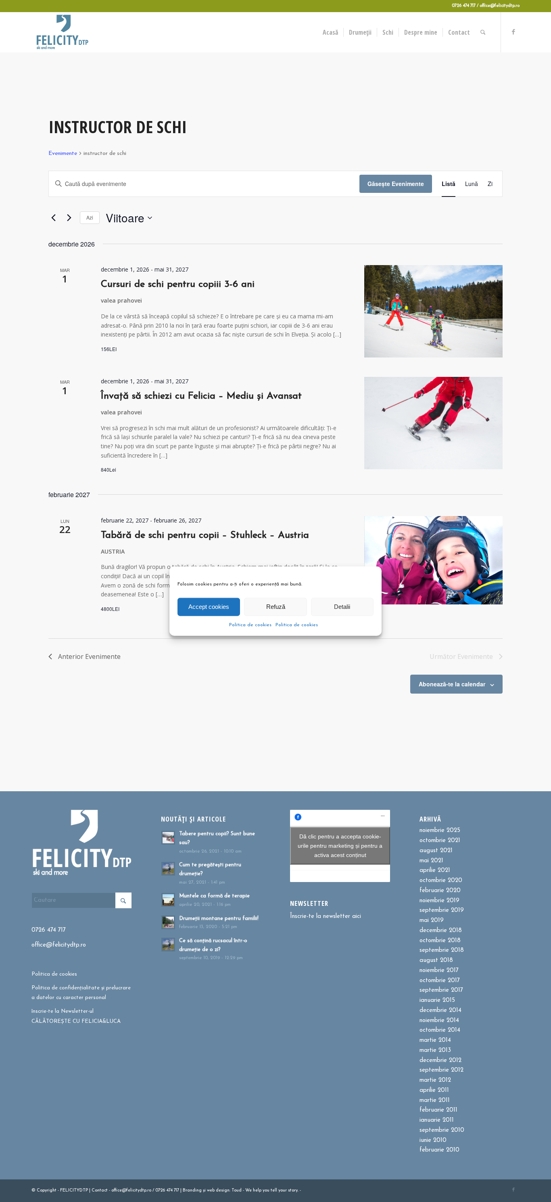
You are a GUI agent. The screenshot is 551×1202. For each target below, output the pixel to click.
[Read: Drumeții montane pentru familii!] (168, 922)
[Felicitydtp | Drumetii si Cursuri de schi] (62, 32)
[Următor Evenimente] (69, 218)
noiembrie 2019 (439, 901)
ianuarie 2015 (437, 1000)
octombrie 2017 (440, 981)
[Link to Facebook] (513, 32)
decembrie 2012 (440, 1061)
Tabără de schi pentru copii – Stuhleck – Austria (205, 535)
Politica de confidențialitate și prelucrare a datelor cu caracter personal (81, 993)
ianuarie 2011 (437, 1120)
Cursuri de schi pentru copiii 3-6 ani (178, 284)
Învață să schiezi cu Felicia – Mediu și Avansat (201, 396)
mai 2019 (432, 921)
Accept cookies (208, 606)
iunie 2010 (433, 1140)
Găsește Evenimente (395, 184)
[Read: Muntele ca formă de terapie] (168, 900)
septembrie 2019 (442, 910)
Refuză (275, 606)
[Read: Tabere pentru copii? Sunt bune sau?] (168, 837)
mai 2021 (431, 861)
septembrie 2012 (441, 1070)
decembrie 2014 (440, 1011)
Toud (237, 1190)
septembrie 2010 (442, 1130)
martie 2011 (435, 1100)
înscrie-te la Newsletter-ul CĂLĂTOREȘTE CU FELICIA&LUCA (76, 1016)
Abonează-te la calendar (452, 684)
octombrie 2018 (440, 941)
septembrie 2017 (441, 990)
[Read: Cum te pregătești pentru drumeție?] (168, 868)
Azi (89, 217)
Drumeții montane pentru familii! (219, 918)
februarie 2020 (440, 891)
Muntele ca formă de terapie (214, 896)
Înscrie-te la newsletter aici (325, 917)
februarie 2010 (439, 1150)
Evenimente (62, 154)
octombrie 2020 (441, 881)
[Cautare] (483, 32)
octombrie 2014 (440, 1030)
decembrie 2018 (441, 931)
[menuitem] (330, 32)
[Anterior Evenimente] (53, 218)
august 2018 (436, 960)
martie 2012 (435, 1080)
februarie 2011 (438, 1110)
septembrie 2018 (442, 950)
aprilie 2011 (434, 1090)
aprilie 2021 (435, 871)
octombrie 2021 (440, 841)
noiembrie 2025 (440, 831)
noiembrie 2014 (439, 1021)
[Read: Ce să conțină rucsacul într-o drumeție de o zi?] (168, 944)
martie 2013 (435, 1050)
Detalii (342, 606)
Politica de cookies (250, 624)
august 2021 (436, 851)
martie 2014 (435, 1040)
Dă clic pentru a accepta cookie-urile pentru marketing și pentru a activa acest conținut (340, 845)
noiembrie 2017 (439, 971)
